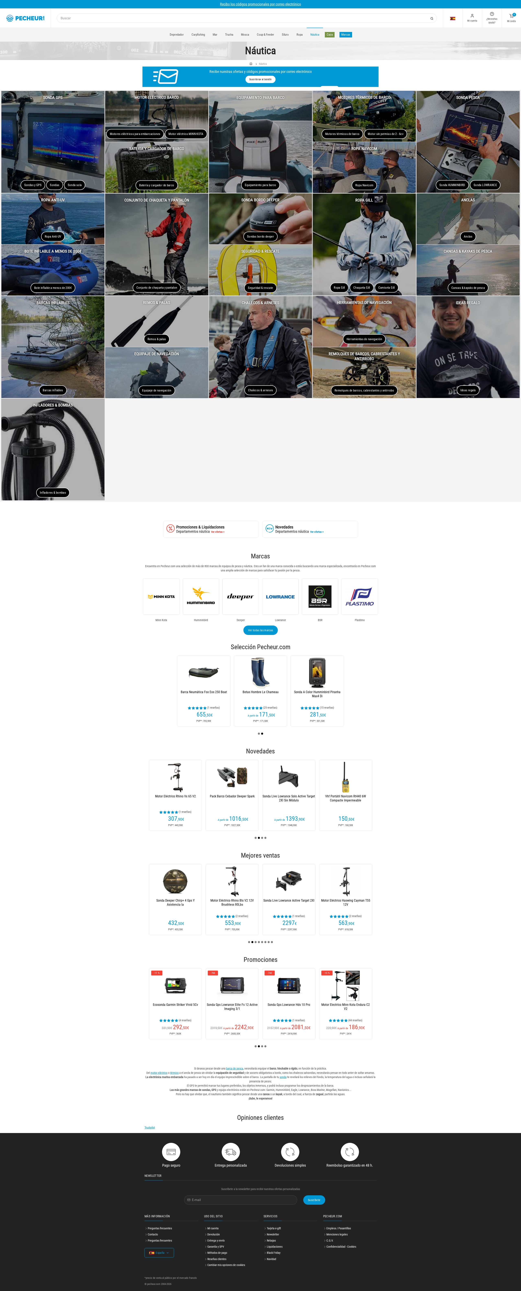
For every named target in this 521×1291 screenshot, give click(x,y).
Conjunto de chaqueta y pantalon (156, 287)
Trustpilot (149, 1127)
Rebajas (271, 1240)
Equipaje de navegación (156, 390)
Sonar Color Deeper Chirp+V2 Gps (175, 692)
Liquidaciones (274, 1246)
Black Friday (273, 1252)
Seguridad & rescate (260, 288)
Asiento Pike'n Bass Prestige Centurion (232, 1005)
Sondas (54, 185)
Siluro (285, 34)
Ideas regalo (468, 390)
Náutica (314, 34)
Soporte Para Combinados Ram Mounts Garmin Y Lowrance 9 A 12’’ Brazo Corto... (175, 800)
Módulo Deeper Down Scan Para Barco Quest (289, 798)
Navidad (271, 1259)
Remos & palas (157, 339)
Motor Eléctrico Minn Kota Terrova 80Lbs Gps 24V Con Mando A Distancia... (175, 905)
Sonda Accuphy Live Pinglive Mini (346, 900)
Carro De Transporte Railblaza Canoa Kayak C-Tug (289, 694)
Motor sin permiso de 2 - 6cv (385, 134)
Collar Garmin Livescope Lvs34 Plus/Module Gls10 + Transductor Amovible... (232, 905)
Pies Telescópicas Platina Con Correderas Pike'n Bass (232, 694)
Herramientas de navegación (364, 339)
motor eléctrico (159, 1072)
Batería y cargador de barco (156, 185)
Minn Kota (161, 620)
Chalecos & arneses (260, 390)
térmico (174, 1072)
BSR (320, 620)
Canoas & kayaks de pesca (468, 288)
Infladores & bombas (53, 492)
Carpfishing (198, 34)
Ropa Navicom (364, 185)
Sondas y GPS (33, 185)
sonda (283, 1077)
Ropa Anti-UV (53, 236)
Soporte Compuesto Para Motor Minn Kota (289, 1007)
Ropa (300, 34)
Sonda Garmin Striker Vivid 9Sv (289, 900)
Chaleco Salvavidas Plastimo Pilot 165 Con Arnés (345, 694)
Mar (215, 34)
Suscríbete (314, 1200)
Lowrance (280, 620)
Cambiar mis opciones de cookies (226, 1265)
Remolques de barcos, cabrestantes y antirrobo (364, 390)
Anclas (468, 236)
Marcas (345, 34)
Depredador (177, 34)
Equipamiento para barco (260, 185)
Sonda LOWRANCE (485, 185)
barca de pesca (234, 1068)
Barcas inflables (53, 390)
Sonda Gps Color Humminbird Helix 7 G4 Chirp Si (175, 1007)
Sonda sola (75, 185)
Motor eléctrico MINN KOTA (186, 134)
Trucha (229, 34)
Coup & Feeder (265, 34)
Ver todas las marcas (260, 630)
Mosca (245, 34)
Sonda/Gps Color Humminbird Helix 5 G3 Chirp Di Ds (345, 1007)
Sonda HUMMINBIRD (452, 185)
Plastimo (360, 620)
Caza (330, 34)
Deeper (241, 620)
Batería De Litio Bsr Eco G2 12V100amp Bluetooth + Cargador (346, 798)
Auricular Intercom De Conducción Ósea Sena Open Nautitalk (232, 798)
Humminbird (201, 620)
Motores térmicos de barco (342, 134)
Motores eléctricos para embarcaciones (135, 134)
